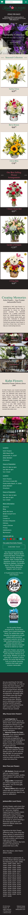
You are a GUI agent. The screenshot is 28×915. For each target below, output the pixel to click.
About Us (6, 507)
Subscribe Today (14, 547)
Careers (5, 516)
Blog (4, 509)
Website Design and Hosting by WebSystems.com (20, 907)
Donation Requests (9, 521)
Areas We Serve (8, 511)
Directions (6, 460)
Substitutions (7, 530)
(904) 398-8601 (14, 14)
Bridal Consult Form (9, 514)
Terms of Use (7, 912)
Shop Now (14, 42)
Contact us (6, 518)
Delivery (5, 523)
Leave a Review (8, 525)
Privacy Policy (7, 911)
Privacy (5, 528)
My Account (6, 532)
